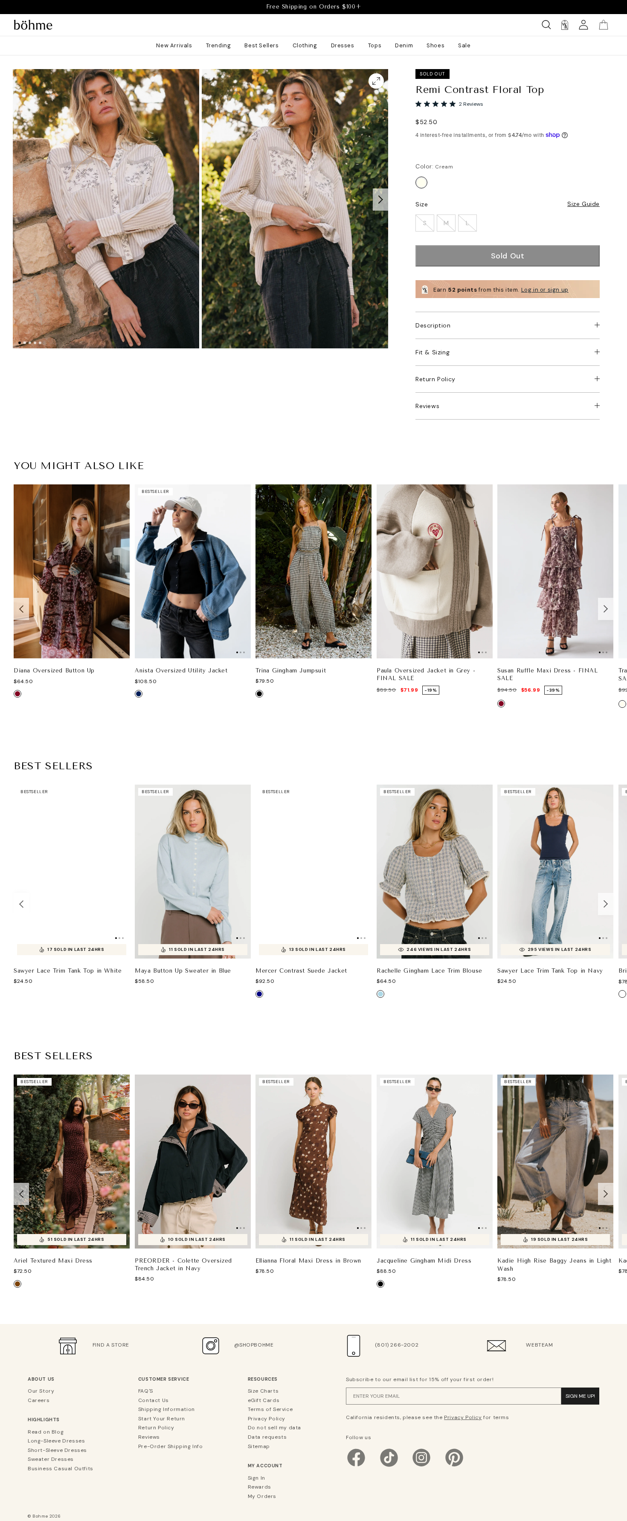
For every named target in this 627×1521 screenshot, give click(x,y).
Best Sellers (261, 45)
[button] (380, 199)
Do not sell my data (274, 1427)
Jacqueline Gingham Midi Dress (424, 1260)
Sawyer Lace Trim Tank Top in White (68, 971)
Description (433, 325)
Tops (374, 45)
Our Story (41, 1391)
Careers (38, 1400)
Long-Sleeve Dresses (56, 1440)
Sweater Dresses (51, 1459)
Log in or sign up (545, 289)
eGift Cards (264, 1400)
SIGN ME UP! (580, 1396)
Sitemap (259, 1446)
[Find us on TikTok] (389, 1466)
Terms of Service (270, 1409)
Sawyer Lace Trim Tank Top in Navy (550, 971)
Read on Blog (46, 1431)
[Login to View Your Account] (583, 25)
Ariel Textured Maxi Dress (53, 1260)
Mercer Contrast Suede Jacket (301, 971)
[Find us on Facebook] (356, 1466)
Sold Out (508, 256)
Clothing (305, 45)
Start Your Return (161, 1418)
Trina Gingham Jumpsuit (290, 670)
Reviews (427, 406)
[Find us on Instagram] (421, 1466)
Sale (464, 45)
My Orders (262, 1496)
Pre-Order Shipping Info (170, 1446)
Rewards (259, 1486)
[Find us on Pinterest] (454, 1466)
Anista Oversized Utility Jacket (181, 671)
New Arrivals (174, 45)
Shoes (435, 45)
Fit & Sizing (432, 352)
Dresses (342, 45)
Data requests (267, 1437)
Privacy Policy (266, 1418)
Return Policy (435, 379)
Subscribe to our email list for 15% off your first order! (419, 1379)
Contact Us (153, 1400)
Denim (404, 45)
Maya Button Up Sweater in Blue (183, 971)
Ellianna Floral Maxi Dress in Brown (308, 1261)
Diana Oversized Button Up (54, 671)
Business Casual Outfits (60, 1468)
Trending (218, 45)
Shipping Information (166, 1409)
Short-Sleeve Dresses (57, 1450)
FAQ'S (145, 1391)
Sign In (256, 1478)
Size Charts (263, 1391)
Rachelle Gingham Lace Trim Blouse (429, 971)
